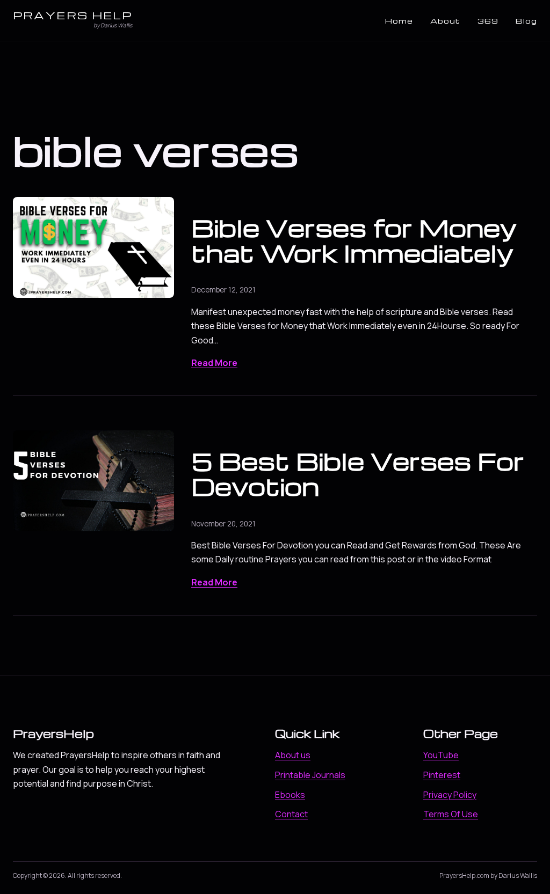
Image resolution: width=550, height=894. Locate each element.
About (445, 20)
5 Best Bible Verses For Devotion (357, 473)
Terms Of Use (450, 814)
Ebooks (290, 795)
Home (399, 20)
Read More (214, 363)
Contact (291, 814)
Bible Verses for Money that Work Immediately (354, 240)
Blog (526, 20)
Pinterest (441, 775)
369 (487, 20)
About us (292, 755)
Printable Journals (310, 775)
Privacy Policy (449, 795)
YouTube (441, 755)
